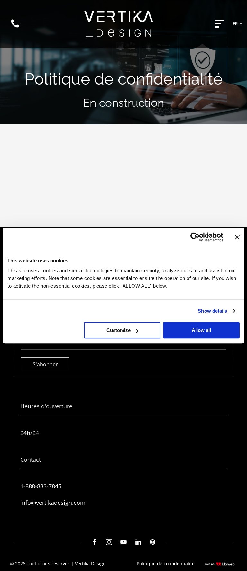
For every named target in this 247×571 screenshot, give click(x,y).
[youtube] (123, 543)
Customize (118, 330)
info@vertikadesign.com (53, 502)
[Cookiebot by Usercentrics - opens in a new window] (195, 237)
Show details (212, 311)
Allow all (201, 330)
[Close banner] (237, 237)
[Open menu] (219, 24)
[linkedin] (138, 543)
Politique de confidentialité (166, 563)
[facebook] (94, 543)
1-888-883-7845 (40, 486)
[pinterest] (152, 543)
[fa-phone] (15, 27)
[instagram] (109, 543)
